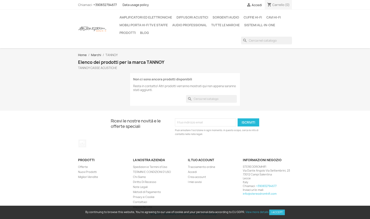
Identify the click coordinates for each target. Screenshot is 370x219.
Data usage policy (136, 5)
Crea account (197, 177)
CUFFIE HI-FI (253, 17)
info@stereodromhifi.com (260, 193)
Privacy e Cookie (144, 197)
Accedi (192, 172)
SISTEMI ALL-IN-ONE (259, 25)
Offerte (83, 167)
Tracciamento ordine (201, 167)
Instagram (82, 143)
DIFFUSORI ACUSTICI (192, 17)
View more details (257, 212)
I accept (277, 212)
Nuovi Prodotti (87, 172)
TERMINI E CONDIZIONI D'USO (152, 172)
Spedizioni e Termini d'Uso (150, 167)
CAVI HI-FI (273, 17)
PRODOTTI (127, 33)
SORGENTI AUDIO (226, 17)
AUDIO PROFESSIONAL (189, 25)
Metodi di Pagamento (147, 192)
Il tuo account (201, 160)
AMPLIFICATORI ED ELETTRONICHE (145, 17)
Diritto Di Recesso (144, 182)
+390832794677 (105, 5)
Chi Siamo (139, 177)
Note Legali (140, 187)
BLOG (144, 33)
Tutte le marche (225, 25)
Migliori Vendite (88, 177)
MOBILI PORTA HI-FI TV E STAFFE (143, 25)
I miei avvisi (195, 182)
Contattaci (140, 202)
